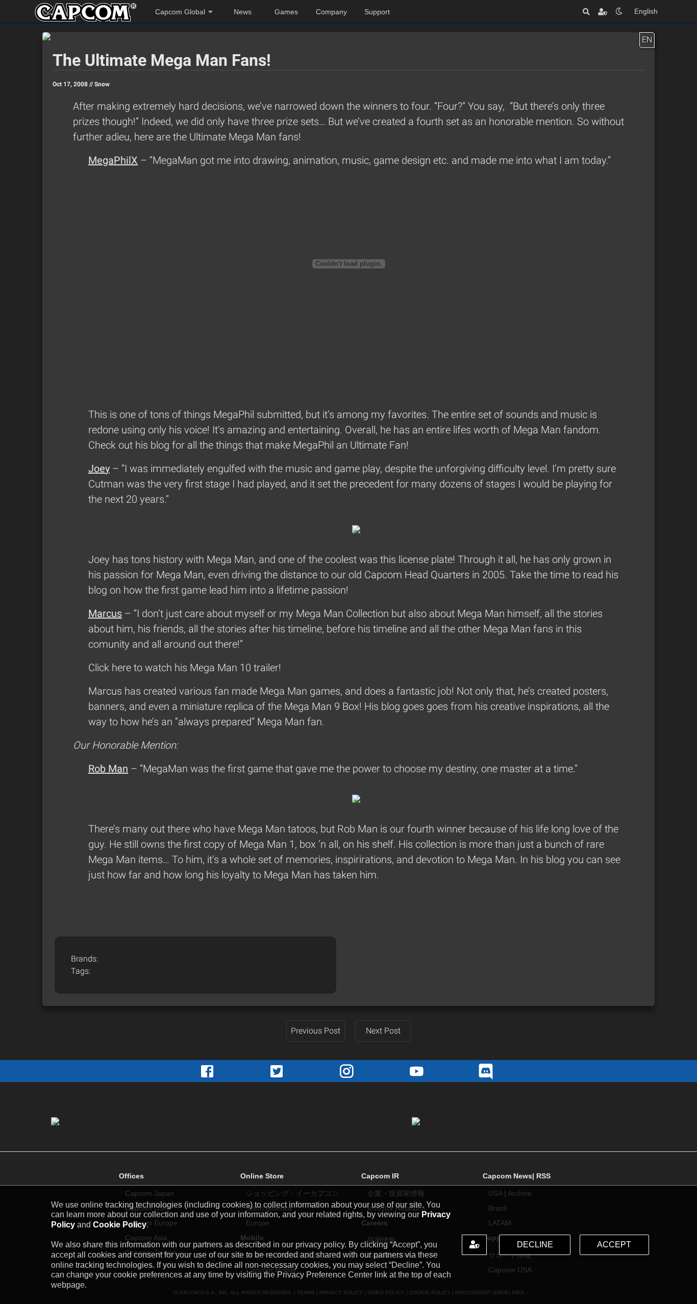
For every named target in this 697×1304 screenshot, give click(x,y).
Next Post (383, 1031)
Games (286, 12)
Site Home (86, 12)
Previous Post (315, 1031)
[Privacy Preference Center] (474, 1244)
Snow (102, 84)
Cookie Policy (119, 1224)
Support (377, 12)
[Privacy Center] (602, 11)
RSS (543, 1176)
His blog (383, 706)
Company (331, 12)
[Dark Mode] (619, 11)
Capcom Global (180, 12)
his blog (153, 445)
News (243, 12)
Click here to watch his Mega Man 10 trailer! (184, 667)
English (646, 11)
